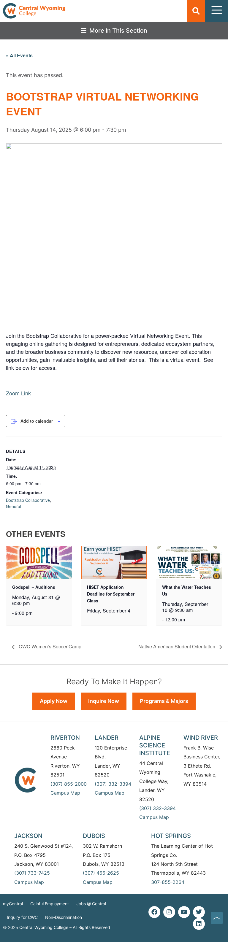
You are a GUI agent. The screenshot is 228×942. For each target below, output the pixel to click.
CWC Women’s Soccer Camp (49, 646)
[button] (196, 10)
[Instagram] (169, 912)
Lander (106, 737)
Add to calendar (36, 421)
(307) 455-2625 (101, 873)
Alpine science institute (154, 745)
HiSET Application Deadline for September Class (110, 593)
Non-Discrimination (63, 917)
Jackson (28, 835)
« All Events (19, 55)
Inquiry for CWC (22, 917)
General (13, 506)
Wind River (200, 737)
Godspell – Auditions (33, 587)
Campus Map (65, 793)
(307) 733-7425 (32, 873)
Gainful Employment (49, 903)
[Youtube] (184, 912)
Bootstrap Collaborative (28, 500)
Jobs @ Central (91, 903)
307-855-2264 (167, 882)
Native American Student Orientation (177, 646)
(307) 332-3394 (113, 784)
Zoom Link (18, 393)
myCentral (13, 903)
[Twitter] (199, 912)
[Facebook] (154, 912)
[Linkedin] (199, 924)
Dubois (94, 835)
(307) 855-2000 (68, 784)
